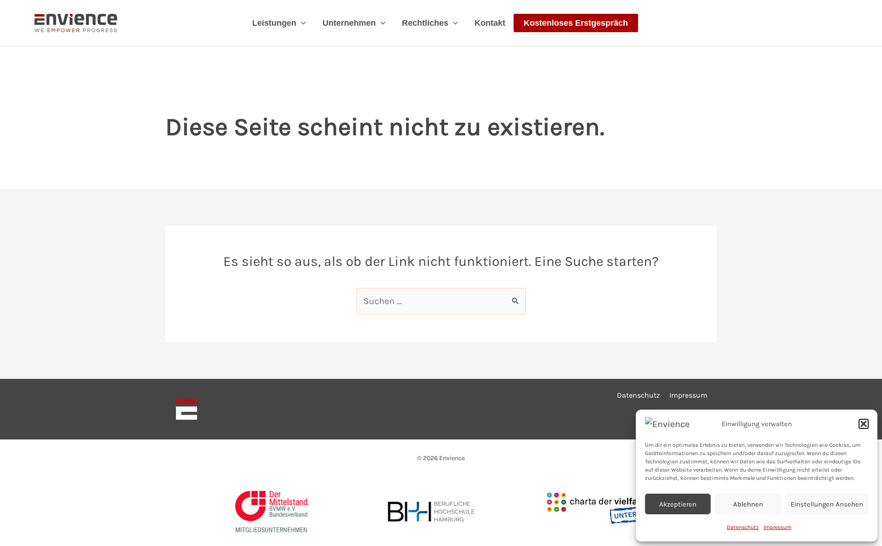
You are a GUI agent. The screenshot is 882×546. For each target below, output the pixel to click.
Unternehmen (349, 23)
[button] (863, 423)
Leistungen (274, 23)
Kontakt (490, 23)
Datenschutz (743, 527)
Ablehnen (748, 504)
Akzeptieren (677, 504)
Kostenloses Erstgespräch (576, 23)
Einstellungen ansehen (827, 504)
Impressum (777, 527)
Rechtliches (425, 23)
